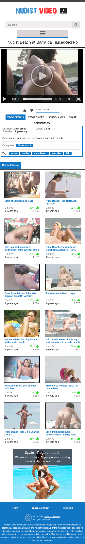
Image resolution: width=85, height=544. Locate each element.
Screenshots (56, 117)
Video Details (15, 117)
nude (14, 153)
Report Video (36, 117)
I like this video (24, 110)
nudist (25, 153)
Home (15, 508)
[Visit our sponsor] (42, 474)
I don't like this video (31, 110)
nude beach (40, 153)
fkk (68, 153)
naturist (56, 153)
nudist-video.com (52, 516)
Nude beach (24, 145)
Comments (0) (42, 123)
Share (72, 117)
